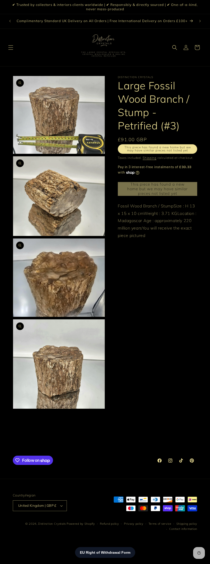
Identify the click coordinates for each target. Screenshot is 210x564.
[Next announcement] (200, 21)
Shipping (149, 158)
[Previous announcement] (10, 21)
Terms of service (160, 523)
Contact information (183, 529)
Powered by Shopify (81, 523)
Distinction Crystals (52, 523)
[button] (10, 47)
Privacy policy (133, 523)
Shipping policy (186, 523)
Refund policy (109, 523)
